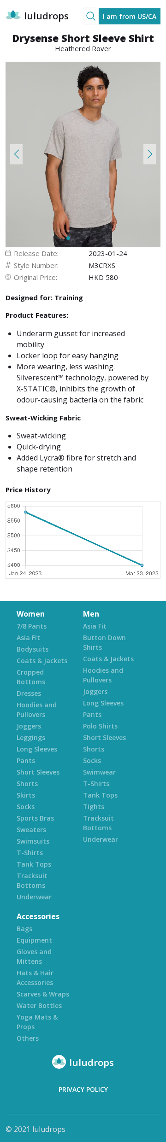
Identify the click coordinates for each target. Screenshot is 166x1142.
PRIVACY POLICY (83, 1089)
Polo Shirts (100, 726)
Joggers (29, 726)
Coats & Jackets (42, 660)
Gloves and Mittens (34, 956)
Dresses (29, 693)
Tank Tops (34, 864)
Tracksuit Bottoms (32, 880)
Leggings (31, 737)
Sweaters (31, 829)
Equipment (34, 940)
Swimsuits (33, 841)
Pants (26, 760)
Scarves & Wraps (43, 994)
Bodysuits (32, 649)
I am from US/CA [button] (129, 16)
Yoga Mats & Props (37, 1022)
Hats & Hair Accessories (35, 977)
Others (28, 1038)
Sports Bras (35, 818)
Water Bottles (39, 1005)
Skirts (26, 795)
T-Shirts (30, 852)
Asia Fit (28, 637)
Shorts (27, 783)
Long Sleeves (37, 749)
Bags (24, 928)
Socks (26, 806)
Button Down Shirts (104, 642)
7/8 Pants (32, 626)
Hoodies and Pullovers (37, 709)
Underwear (34, 896)
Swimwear (99, 772)
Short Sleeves (38, 772)
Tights (93, 806)
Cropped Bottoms (31, 677)
